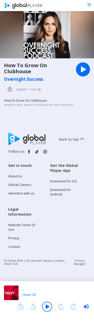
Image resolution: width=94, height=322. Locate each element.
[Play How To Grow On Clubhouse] (83, 69)
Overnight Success (23, 79)
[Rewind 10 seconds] (33, 307)
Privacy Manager (80, 262)
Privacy (13, 238)
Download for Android (60, 191)
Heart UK (29, 294)
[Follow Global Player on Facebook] (29, 153)
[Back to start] (20, 307)
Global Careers (19, 184)
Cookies (14, 246)
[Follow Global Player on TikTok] (37, 153)
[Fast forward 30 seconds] (61, 307)
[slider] (86, 307)
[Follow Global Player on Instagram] (45, 153)
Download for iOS (63, 181)
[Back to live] (73, 307)
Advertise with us (21, 193)
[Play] (47, 307)
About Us (15, 176)
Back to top (69, 139)
